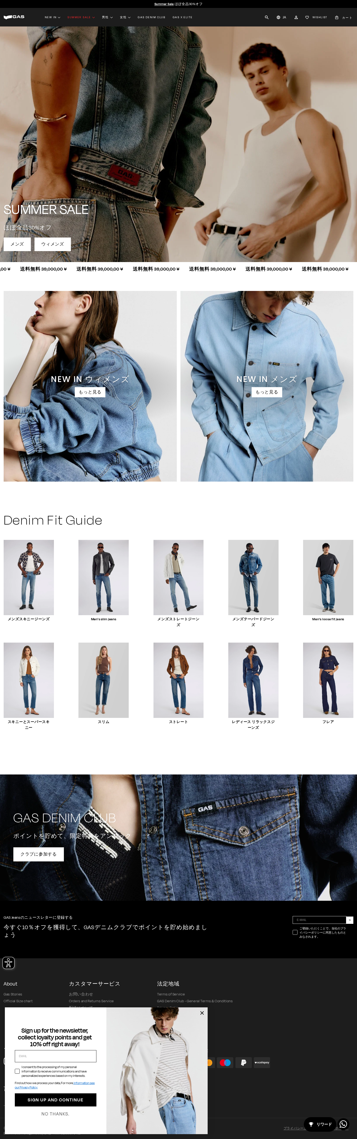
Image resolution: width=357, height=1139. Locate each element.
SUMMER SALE (79, 17)
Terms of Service (171, 994)
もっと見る (90, 392)
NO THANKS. (55, 1114)
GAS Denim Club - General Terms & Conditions (195, 1001)
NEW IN (51, 17)
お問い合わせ (81, 994)
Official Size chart (18, 1001)
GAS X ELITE (183, 17)
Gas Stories (13, 994)
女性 (123, 17)
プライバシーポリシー (300, 1128)
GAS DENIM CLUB (151, 17)
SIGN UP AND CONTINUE (56, 1100)
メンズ (17, 244)
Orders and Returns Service (91, 1001)
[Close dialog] (202, 1013)
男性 (105, 17)
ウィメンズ (52, 244)
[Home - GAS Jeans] (14, 17)
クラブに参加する (38, 854)
